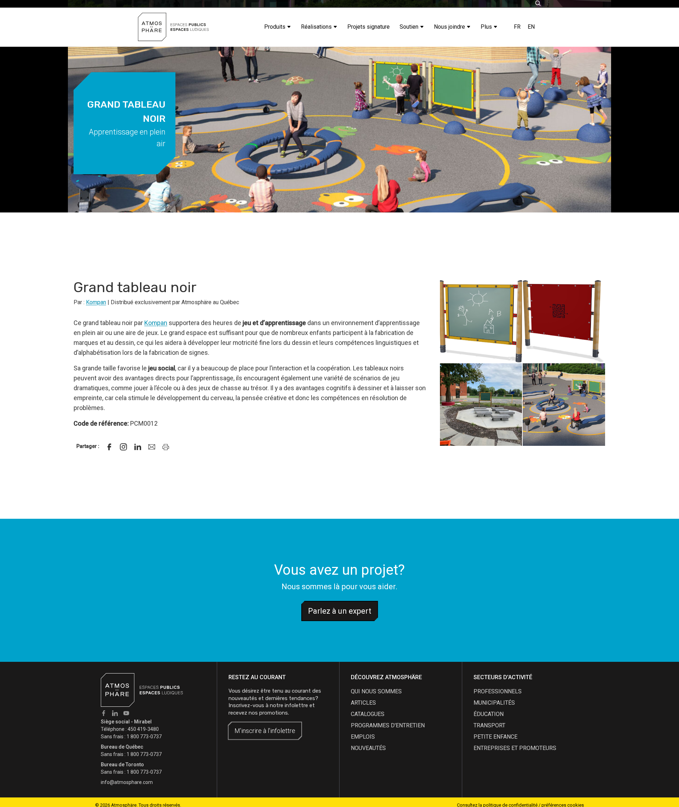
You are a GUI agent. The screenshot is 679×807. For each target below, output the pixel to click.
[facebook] (109, 447)
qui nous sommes (376, 691)
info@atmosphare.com (127, 782)
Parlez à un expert (339, 611)
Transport (489, 725)
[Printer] (166, 447)
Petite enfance (495, 736)
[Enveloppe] (151, 447)
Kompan (96, 302)
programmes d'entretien (388, 725)
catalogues (367, 714)
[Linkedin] (137, 447)
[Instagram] (123, 447)
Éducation (489, 714)
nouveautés (368, 748)
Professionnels (498, 691)
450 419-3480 (143, 729)
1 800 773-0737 (144, 736)
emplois (363, 736)
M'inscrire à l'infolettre (264, 730)
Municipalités (494, 702)
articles (363, 702)
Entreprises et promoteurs (515, 748)
